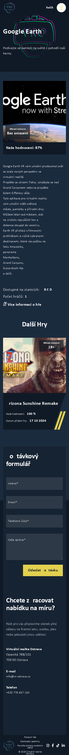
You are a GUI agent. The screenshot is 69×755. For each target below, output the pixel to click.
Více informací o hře (24, 305)
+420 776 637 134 (17, 692)
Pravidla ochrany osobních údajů (30, 747)
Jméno (12, 483)
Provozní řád (30, 737)
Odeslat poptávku (43, 570)
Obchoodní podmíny (30, 742)
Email (12, 502)
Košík (49, 7)
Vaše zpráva (16, 539)
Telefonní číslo (17, 521)
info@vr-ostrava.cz (18, 676)
